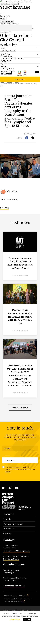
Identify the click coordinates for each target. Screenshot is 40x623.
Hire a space (9, 529)
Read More (15, 619)
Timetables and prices (14, 586)
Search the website (9, 24)
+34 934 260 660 (12, 548)
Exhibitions (8, 514)
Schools (7, 519)
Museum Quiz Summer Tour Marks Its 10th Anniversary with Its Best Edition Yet (20, 317)
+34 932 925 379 (11, 546)
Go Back (4, 208)
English (9, 4)
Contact (7, 534)
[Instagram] (3, 488)
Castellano (5, 16)
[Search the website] (33, 28)
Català (3, 13)
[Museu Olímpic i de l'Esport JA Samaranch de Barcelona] (25, 74)
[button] (26, 138)
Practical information (13, 524)
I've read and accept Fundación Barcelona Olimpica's (20, 469)
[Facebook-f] (10, 488)
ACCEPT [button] (27, 619)
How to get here (11, 559)
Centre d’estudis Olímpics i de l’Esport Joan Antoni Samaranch (18, 600)
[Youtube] (16, 488)
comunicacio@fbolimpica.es (16, 551)
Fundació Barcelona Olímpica (14, 595)
